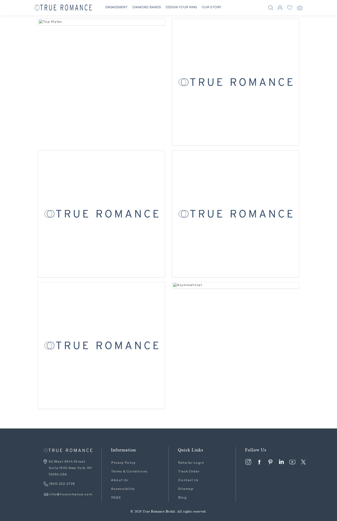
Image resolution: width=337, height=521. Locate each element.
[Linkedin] (281, 462)
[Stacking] (235, 213)
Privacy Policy (123, 463)
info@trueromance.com (70, 494)
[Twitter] (303, 462)
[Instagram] (248, 462)
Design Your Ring (181, 7)
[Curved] (101, 345)
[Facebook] (259, 462)
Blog (182, 497)
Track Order (188, 471)
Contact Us (188, 480)
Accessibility (123, 489)
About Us (119, 480)
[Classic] (101, 213)
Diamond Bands (146, 7)
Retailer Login (191, 463)
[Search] (270, 7)
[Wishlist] (289, 7)
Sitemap (185, 489)
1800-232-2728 (61, 484)
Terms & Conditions (129, 471)
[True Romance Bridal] (63, 8)
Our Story (211, 7)
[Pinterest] (270, 462)
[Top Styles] (101, 22)
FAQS (116, 497)
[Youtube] (292, 462)
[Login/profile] (280, 7)
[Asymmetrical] (235, 285)
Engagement (116, 7)
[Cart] (300, 8)
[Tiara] (235, 82)
